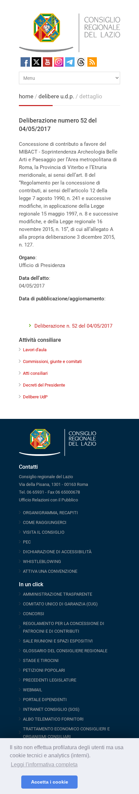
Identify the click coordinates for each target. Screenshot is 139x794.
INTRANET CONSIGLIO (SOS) (51, 709)
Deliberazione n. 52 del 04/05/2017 (73, 326)
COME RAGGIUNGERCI (44, 522)
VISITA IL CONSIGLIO (43, 532)
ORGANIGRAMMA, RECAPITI (50, 512)
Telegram (70, 62)
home (26, 96)
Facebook (25, 62)
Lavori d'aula (35, 349)
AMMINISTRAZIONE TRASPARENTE (57, 594)
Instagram (58, 62)
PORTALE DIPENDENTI (45, 699)
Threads (81, 62)
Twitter (36, 62)
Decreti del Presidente (44, 385)
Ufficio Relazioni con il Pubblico (48, 499)
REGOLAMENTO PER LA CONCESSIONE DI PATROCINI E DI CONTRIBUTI (63, 627)
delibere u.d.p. (57, 96)
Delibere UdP (35, 396)
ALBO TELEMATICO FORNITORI (53, 719)
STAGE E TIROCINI (41, 660)
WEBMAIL (32, 689)
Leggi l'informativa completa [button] (44, 764)
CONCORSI (33, 613)
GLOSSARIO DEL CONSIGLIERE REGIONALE (65, 650)
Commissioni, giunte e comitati (52, 361)
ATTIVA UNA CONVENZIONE (50, 571)
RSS (92, 62)
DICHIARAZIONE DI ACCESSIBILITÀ (57, 551)
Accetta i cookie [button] (49, 782)
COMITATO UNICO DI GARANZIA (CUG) (60, 603)
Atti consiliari (35, 373)
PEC (27, 541)
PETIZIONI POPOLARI (44, 670)
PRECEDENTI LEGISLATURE (49, 680)
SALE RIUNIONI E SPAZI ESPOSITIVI (58, 640)
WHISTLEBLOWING (42, 561)
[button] (14, 782)
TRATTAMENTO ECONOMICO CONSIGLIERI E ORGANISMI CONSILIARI (66, 732)
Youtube (47, 62)
